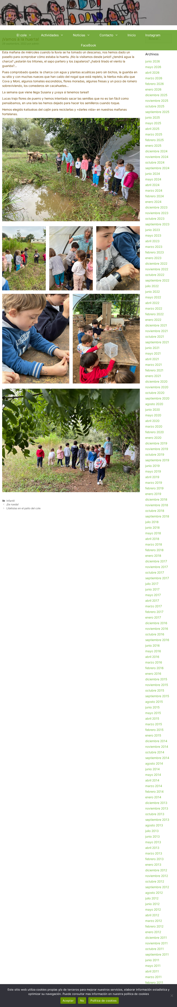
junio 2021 (152, 348)
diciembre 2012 (156, 870)
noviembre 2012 (156, 876)
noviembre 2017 (156, 567)
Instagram (152, 35)
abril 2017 (152, 600)
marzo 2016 (153, 662)
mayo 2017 (153, 595)
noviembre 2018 (156, 505)
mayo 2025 (153, 123)
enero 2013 (153, 864)
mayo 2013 (153, 842)
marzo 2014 (153, 786)
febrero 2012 (154, 926)
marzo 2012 (153, 921)
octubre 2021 (154, 336)
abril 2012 (152, 915)
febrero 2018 (154, 550)
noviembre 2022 (156, 269)
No (82, 1000)
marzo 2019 (153, 482)
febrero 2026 (154, 84)
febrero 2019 (154, 488)
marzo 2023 (153, 246)
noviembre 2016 (156, 628)
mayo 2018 (153, 533)
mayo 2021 (153, 353)
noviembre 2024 (156, 157)
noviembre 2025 (156, 100)
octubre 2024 (154, 162)
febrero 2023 (154, 252)
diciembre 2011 (156, 937)
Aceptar (68, 1000)
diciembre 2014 (156, 741)
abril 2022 (152, 303)
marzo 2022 (153, 308)
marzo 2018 (153, 544)
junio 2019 (152, 466)
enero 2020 (153, 437)
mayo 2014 (153, 774)
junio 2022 (152, 291)
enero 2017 (153, 617)
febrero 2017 (154, 612)
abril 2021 (152, 359)
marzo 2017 (153, 606)
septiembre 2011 (157, 954)
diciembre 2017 (156, 561)
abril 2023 (152, 241)
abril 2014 (152, 780)
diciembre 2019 (156, 443)
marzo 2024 (153, 190)
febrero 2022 (154, 314)
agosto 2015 (154, 701)
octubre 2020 (154, 393)
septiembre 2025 (157, 112)
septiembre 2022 (157, 280)
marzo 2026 (153, 78)
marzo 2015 (153, 724)
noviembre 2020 (156, 387)
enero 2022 (153, 319)
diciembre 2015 (156, 679)
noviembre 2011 (156, 943)
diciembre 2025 (156, 95)
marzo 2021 (153, 364)
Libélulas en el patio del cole (23, 508)
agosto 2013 (154, 825)
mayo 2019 (153, 471)
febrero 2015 (154, 730)
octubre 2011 (154, 949)
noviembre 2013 (156, 808)
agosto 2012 (154, 892)
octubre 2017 (154, 572)
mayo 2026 (153, 67)
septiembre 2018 (157, 516)
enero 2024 (153, 202)
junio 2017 (152, 589)
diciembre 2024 (156, 151)
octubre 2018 (154, 510)
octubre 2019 (154, 454)
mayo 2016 (153, 651)
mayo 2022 (153, 297)
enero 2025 (153, 145)
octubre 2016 (154, 634)
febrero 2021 (154, 370)
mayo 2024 (153, 179)
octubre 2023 (154, 218)
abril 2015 (152, 718)
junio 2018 (152, 527)
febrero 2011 (154, 982)
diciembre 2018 (156, 499)
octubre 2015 (154, 690)
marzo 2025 (153, 134)
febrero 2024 (154, 196)
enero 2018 (153, 555)
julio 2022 (152, 286)
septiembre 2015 (157, 696)
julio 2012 (151, 898)
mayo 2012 (153, 909)
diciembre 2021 (156, 325)
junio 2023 (152, 230)
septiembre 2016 (157, 640)
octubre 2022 (154, 275)
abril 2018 (152, 539)
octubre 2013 (154, 814)
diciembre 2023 (156, 207)
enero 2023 (153, 258)
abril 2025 (152, 128)
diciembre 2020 (156, 381)
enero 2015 (153, 735)
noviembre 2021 (156, 331)
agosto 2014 (154, 763)
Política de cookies (103, 1000)
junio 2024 (152, 173)
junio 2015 (152, 707)
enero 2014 (153, 797)
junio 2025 (152, 117)
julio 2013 (152, 831)
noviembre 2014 (156, 746)
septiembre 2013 (157, 819)
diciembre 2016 (156, 623)
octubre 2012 (154, 881)
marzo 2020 (153, 426)
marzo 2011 (153, 977)
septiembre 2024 (157, 168)
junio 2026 (152, 61)
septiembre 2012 (157, 887)
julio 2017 (151, 583)
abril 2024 (152, 185)
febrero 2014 (154, 791)
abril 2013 (152, 848)
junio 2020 (152, 409)
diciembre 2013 (156, 803)
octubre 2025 (154, 106)
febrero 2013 (154, 859)
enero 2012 (153, 932)
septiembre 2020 (157, 398)
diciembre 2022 (156, 263)
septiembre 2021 (157, 342)
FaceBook (88, 45)
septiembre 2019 (157, 460)
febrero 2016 (154, 668)
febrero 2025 (154, 140)
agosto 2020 (154, 404)
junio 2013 (152, 836)
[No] (171, 995)
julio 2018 (152, 522)
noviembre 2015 (156, 685)
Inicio (132, 35)
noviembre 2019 (156, 449)
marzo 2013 (153, 853)
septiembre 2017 (157, 578)
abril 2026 (152, 72)
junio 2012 (152, 904)
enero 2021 (153, 376)
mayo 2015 (153, 713)
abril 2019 (152, 477)
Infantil (10, 500)
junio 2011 (152, 960)
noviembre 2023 (156, 213)
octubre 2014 (154, 752)
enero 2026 (153, 89)
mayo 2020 (153, 415)
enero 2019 (153, 494)
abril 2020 (152, 421)
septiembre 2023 (157, 224)
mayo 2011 (153, 965)
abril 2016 (152, 657)
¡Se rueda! (12, 504)
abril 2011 (152, 971)
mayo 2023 (153, 235)
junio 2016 (152, 645)
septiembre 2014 (157, 758)
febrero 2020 (154, 432)
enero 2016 (153, 673)
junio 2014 (152, 769)
